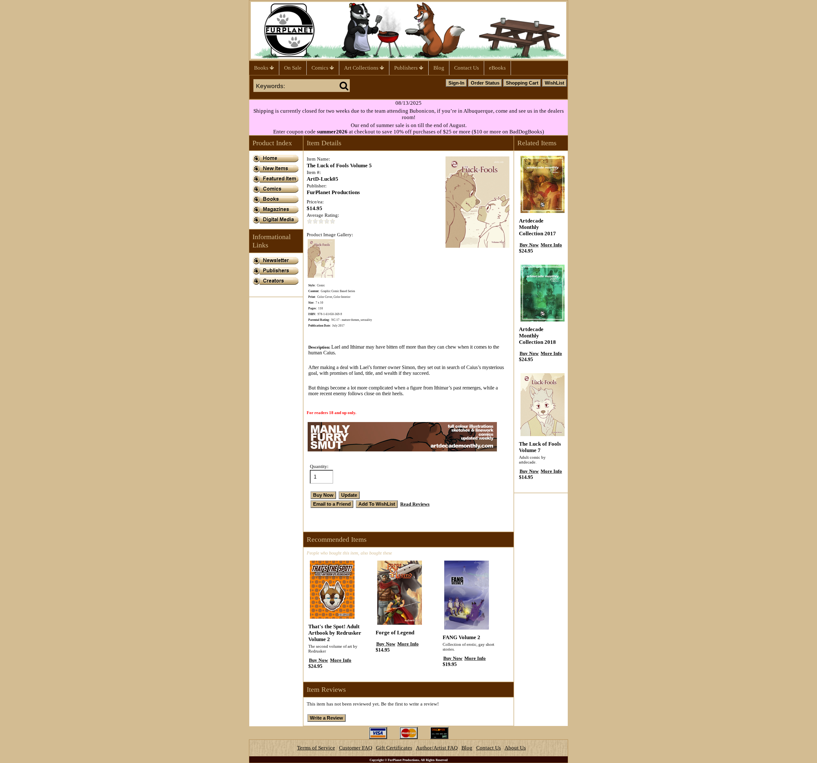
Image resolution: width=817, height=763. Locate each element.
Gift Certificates (394, 748)
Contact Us (466, 68)
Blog (438, 68)
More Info (340, 660)
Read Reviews (415, 504)
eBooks (497, 68)
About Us (515, 748)
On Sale (293, 68)
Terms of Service (316, 748)
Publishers (406, 68)
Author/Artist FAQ (437, 748)
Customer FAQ (355, 748)
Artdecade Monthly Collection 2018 (537, 335)
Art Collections (362, 68)
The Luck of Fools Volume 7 (540, 447)
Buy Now (318, 660)
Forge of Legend (395, 633)
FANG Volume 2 (461, 637)
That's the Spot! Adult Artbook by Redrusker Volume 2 (334, 632)
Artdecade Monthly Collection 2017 (537, 227)
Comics (320, 68)
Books (262, 68)
